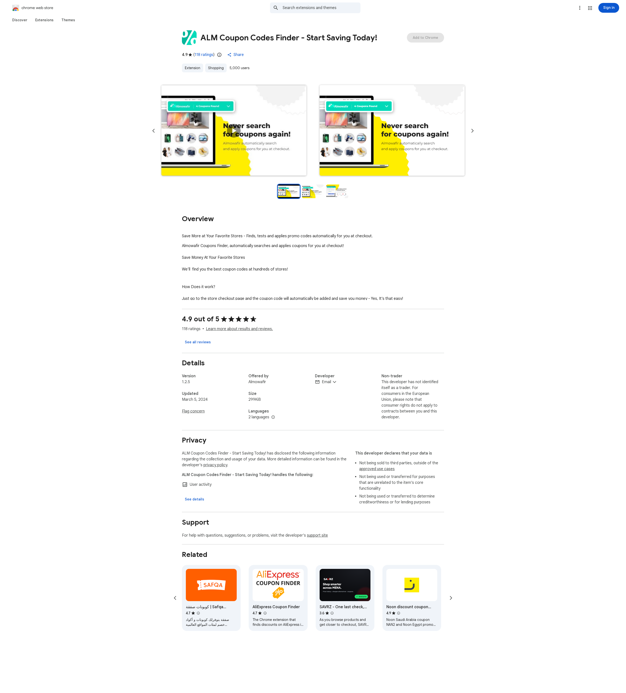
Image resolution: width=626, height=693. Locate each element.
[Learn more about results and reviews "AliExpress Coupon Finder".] (265, 613)
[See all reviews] (198, 342)
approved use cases (377, 468)
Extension (192, 68)
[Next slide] (472, 131)
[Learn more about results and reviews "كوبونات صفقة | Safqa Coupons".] (198, 613)
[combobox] (321, 8)
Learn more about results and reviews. (239, 328)
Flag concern (193, 411)
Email (326, 381)
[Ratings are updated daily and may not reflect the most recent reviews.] (219, 55)
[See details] (194, 499)
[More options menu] (580, 8)
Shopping (216, 68)
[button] (590, 8)
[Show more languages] (273, 417)
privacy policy (215, 465)
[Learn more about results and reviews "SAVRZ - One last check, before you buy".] (332, 613)
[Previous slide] (153, 131)
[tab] (19, 20)
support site (317, 535)
